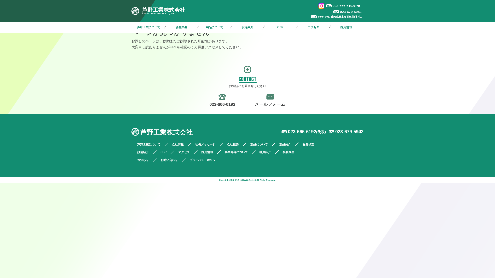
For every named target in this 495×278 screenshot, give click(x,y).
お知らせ (143, 160)
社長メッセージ (205, 144)
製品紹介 (285, 144)
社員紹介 (265, 152)
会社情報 (178, 144)
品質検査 (308, 144)
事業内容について (236, 152)
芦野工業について (148, 27)
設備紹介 (247, 27)
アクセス (313, 27)
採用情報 (346, 27)
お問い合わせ (169, 160)
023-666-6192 (347, 6)
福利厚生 (288, 152)
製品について (214, 27)
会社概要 (181, 27)
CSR (280, 27)
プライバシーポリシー (203, 160)
